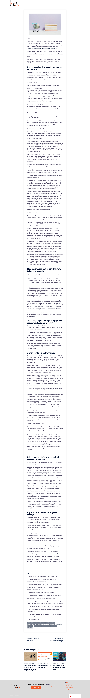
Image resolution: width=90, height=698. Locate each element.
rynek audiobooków (50, 624)
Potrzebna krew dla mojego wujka (44, 666)
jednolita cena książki (42, 624)
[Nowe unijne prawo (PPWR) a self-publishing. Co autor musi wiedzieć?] (30, 656)
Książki (63, 3)
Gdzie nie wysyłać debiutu (51, 686)
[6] (49, 309)
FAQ (67, 682)
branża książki (30, 622)
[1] (33, 161)
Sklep (70, 3)
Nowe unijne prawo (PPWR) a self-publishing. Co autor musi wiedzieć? (30, 668)
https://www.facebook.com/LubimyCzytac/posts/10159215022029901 (42, 48)
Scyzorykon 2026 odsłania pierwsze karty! (59, 667)
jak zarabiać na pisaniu (51, 622)
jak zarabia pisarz (42, 622)
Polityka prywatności (70, 689)
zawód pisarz (30, 627)
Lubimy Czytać (36, 687)
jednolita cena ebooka (32, 624)
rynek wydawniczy (37, 626)
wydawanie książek (46, 626)
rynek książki (30, 626)
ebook (36, 622)
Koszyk (74, 3)
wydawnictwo (53, 626)
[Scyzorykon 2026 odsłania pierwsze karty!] (59, 656)
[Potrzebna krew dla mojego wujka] (44, 656)
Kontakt (68, 684)
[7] (33, 316)
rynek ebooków (59, 624)
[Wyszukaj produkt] (77, 3)
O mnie (58, 3)
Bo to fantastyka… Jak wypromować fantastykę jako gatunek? (56, 640)
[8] (36, 385)
